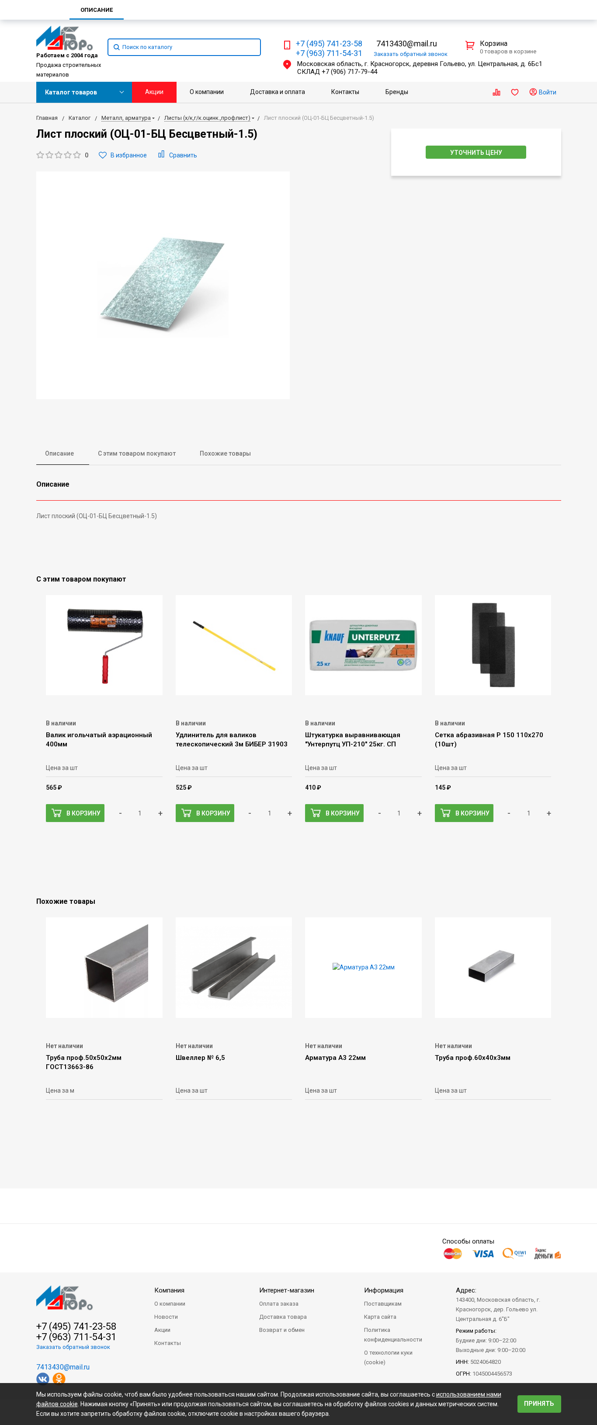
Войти (547, 92)
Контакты (345, 91)
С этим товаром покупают (137, 453)
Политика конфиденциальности (393, 1335)
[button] (62, 155)
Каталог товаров (71, 92)
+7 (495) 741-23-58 (329, 44)
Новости (166, 1317)
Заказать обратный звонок (73, 1347)
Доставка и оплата (277, 91)
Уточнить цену (476, 152)
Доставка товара (283, 1317)
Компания (169, 1290)
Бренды (396, 91)
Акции (154, 91)
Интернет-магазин (286, 1290)
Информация (383, 1290)
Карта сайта (380, 1317)
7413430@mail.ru (406, 43)
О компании (207, 91)
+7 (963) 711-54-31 (329, 53)
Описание (59, 453)
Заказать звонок (411, 54)
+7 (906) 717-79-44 (349, 72)
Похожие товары (225, 453)
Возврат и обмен (282, 1330)
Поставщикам (383, 1303)
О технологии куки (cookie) (388, 1357)
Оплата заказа (278, 1303)
